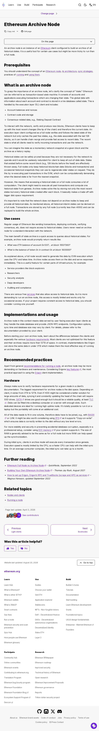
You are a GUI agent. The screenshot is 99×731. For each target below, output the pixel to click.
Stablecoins (40, 605)
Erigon (38, 372)
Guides (38, 585)
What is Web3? (10, 605)
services (31, 294)
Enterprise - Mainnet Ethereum (80, 625)
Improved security (42, 667)
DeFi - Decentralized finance (47, 615)
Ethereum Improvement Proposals (49, 682)
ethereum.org (12, 571)
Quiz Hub (8, 632)
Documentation (72, 595)
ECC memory (46, 430)
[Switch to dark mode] (85, 5)
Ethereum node (53, 71)
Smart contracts (10, 610)
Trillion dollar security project (47, 697)
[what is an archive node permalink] (3, 85)
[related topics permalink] (3, 488)
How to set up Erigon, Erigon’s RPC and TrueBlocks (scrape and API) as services (48, 475)
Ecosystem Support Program (17, 697)
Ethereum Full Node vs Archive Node (26, 465)
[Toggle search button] (79, 5)
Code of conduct (48, 718)
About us (13, 718)
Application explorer (43, 600)
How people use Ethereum (15, 637)
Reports (38, 692)
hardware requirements (37, 339)
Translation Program (12, 677)
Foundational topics (74, 615)
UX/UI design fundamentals (77, 620)
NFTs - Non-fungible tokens (47, 610)
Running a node (15, 500)
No (25, 548)
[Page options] (17, 31)
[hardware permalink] (3, 381)
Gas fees (8, 615)
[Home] (3, 5)
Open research (41, 677)
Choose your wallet (43, 590)
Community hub (10, 658)
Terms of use (83, 718)
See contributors (30, 515)
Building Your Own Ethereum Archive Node (29, 470)
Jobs (60, 718)
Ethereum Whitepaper (44, 658)
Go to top (88, 562)
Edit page (26, 31)
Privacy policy (70, 718)
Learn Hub (8, 585)
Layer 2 (38, 637)
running (20, 74)
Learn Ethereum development (78, 605)
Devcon (8, 702)
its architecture (69, 71)
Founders (70, 630)
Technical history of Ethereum (47, 672)
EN (94, 4)
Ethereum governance (44, 687)
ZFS (58, 418)
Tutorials (69, 590)
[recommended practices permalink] (3, 359)
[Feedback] (94, 726)
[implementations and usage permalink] (3, 314)
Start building (71, 600)
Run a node (9, 620)
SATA (20, 399)
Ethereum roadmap (43, 662)
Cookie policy (41, 722)
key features (74, 369)
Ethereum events (11, 667)
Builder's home (72, 585)
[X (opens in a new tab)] (53, 711)
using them (34, 74)
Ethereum (45, 48)
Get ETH (38, 595)
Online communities (12, 662)
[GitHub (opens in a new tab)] (39, 711)
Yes (12, 548)
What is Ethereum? (12, 590)
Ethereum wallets (11, 600)
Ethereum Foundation (13, 687)
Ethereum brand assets (29, 718)
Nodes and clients (16, 495)
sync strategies (85, 71)
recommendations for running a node (42, 366)
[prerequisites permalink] (3, 65)
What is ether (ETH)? (13, 595)
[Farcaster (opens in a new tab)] (46, 711)
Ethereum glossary (12, 642)
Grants (68, 610)
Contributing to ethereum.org (16, 672)
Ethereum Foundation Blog (16, 692)
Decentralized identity (44, 627)
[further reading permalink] (3, 459)
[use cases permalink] (3, 219)
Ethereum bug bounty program (17, 682)
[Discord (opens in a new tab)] (59, 711)
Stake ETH (39, 632)
